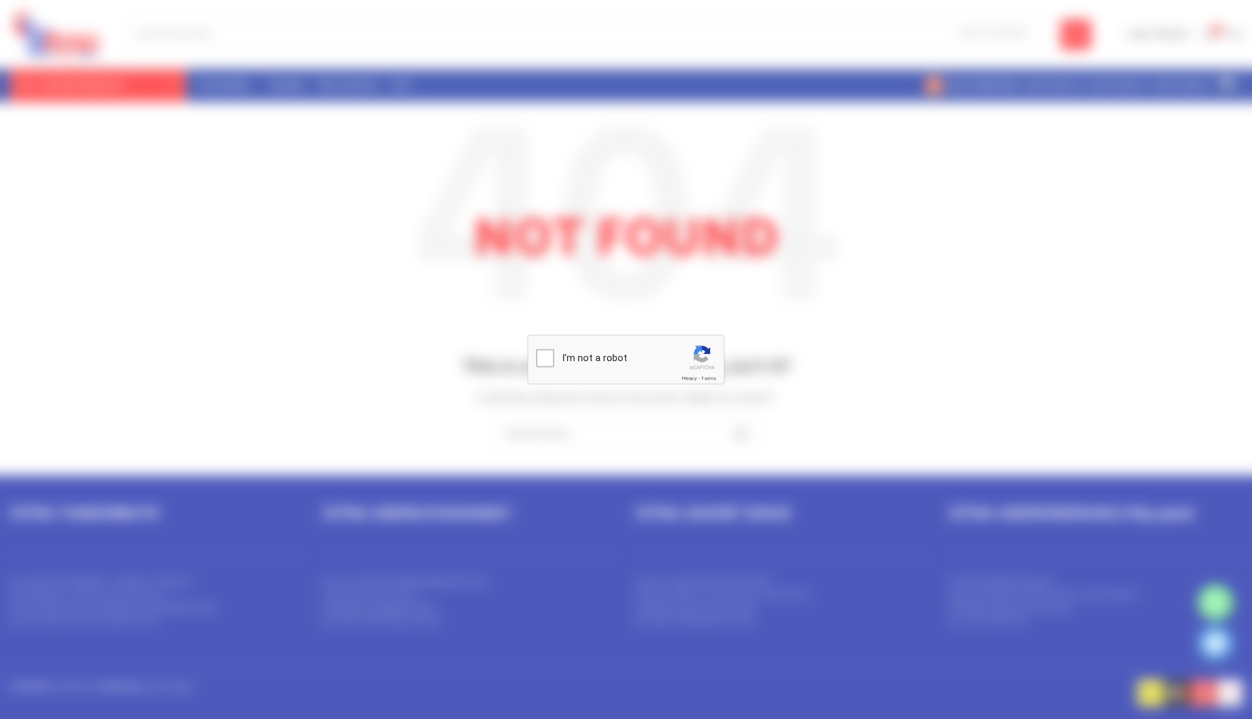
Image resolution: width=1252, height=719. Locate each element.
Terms (709, 378)
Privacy (689, 378)
